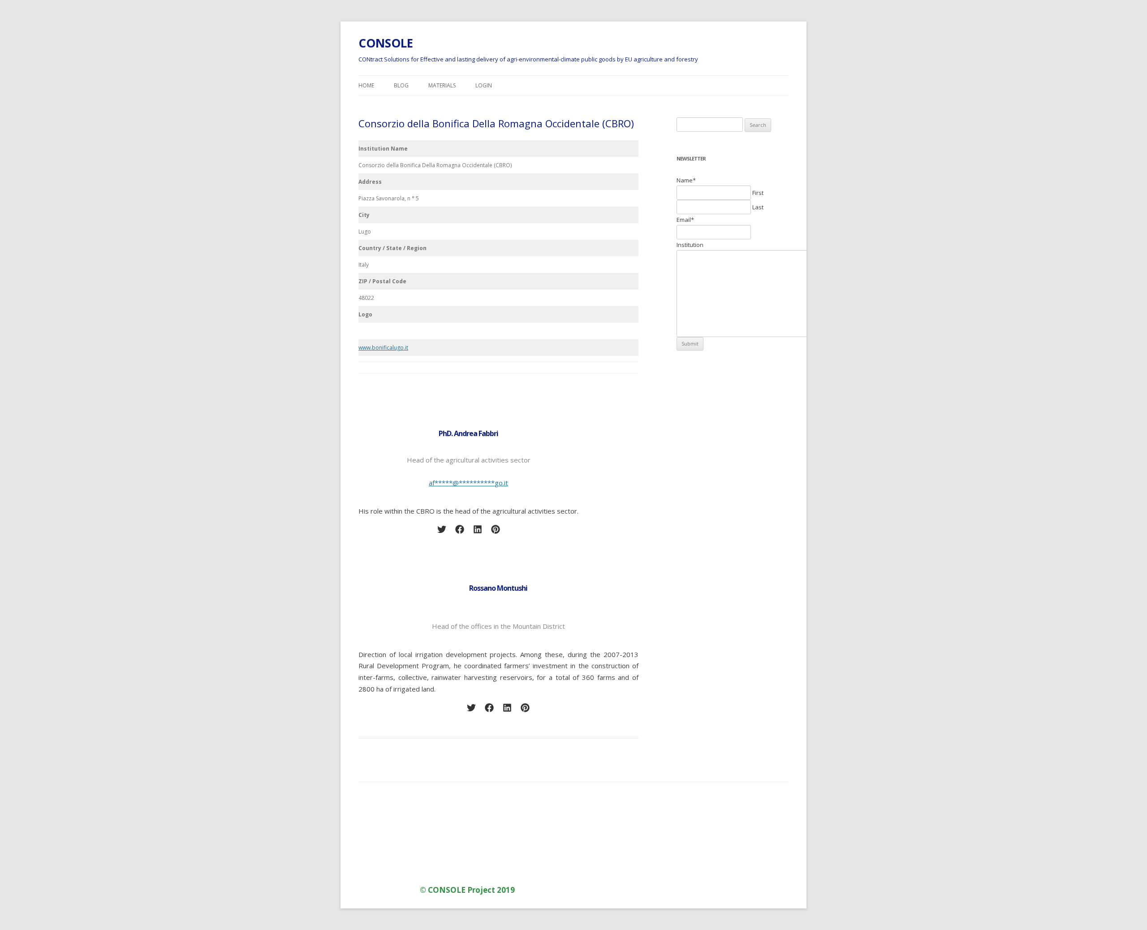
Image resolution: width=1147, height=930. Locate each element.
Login (483, 85)
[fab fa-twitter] (441, 529)
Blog (401, 85)
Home (366, 85)
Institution (690, 245)
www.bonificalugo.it (383, 347)
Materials (442, 85)
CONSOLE (385, 43)
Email (685, 220)
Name (686, 180)
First (757, 193)
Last (757, 207)
